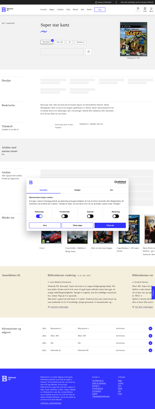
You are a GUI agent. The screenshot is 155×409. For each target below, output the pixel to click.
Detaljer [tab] (77, 190)
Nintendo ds (80, 42)
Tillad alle (110, 225)
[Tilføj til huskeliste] (88, 52)
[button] (97, 328)
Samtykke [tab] (43, 190)
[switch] (65, 216)
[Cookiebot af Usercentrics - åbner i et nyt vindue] (116, 182)
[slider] (133, 40)
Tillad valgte (77, 225)
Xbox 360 (60, 42)
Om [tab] (111, 190)
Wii (70, 42)
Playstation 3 (47, 42)
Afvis (45, 225)
